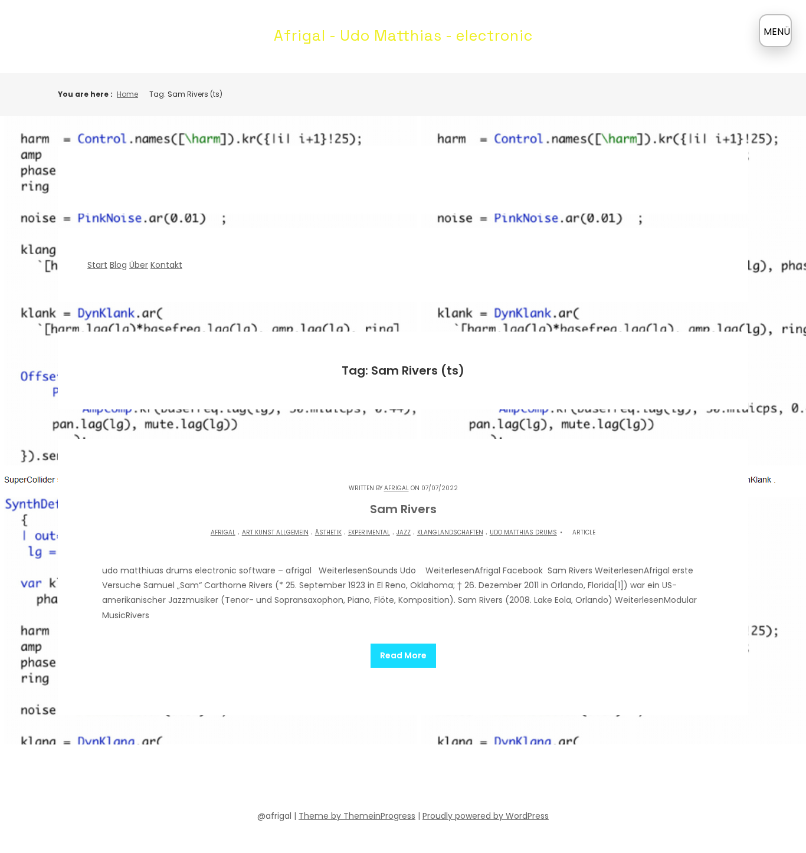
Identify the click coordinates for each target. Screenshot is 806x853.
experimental (369, 532)
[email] (456, 780)
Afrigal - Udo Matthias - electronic (403, 35)
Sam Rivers (403, 509)
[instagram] (435, 780)
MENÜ (777, 31)
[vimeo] (413, 780)
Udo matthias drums (523, 532)
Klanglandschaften (450, 532)
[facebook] (328, 780)
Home (127, 94)
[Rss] (477, 780)
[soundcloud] (350, 780)
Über (138, 265)
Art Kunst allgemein (275, 532)
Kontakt (166, 265)
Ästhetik (328, 532)
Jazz (404, 532)
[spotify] (371, 780)
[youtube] (392, 780)
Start (97, 265)
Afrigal (396, 488)
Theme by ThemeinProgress (357, 816)
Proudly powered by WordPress (485, 816)
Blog (118, 265)
